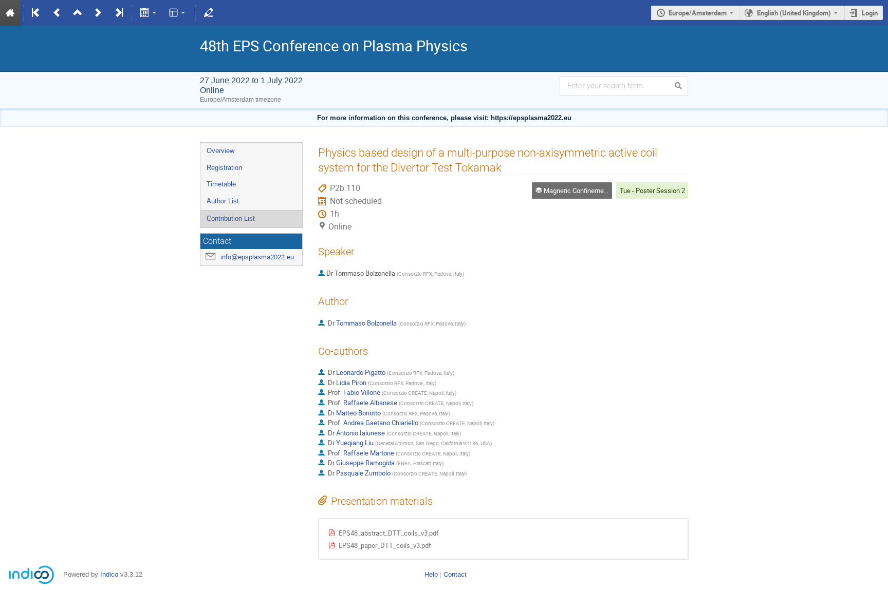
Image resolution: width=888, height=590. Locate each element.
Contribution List (231, 218)
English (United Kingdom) (794, 12)
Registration (224, 168)
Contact (455, 574)
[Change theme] (178, 13)
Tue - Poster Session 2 (652, 190)
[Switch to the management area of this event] (208, 13)
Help (431, 574)
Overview (220, 151)
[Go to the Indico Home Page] (10, 13)
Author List (223, 201)
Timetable (221, 184)
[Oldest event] (36, 13)
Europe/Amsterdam (698, 12)
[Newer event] (98, 13)
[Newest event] (118, 13)
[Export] (148, 13)
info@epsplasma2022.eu (257, 257)
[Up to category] (77, 13)
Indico (109, 574)
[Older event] (57, 13)
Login (870, 12)
